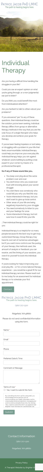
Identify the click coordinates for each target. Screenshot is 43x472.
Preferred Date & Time (12, 358)
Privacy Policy (21, 463)
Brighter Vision (32, 467)
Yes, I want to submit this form (19, 390)
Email (6, 339)
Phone (6, 349)
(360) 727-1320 (21, 305)
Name (6, 330)
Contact (8, 289)
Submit (9, 412)
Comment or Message (12, 368)
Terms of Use (9, 387)
